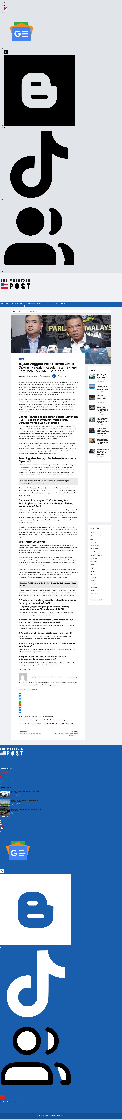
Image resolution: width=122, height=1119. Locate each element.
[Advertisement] (32, 296)
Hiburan (63, 303)
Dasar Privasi (3, 1101)
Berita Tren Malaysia (96, 555)
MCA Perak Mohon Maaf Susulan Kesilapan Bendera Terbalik (102, 420)
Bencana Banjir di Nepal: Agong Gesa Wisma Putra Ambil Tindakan (103, 441)
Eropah (92, 568)
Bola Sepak (93, 558)
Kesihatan (93, 577)
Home (14, 311)
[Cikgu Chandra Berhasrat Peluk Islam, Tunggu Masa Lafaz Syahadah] (92, 430)
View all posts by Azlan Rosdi (28, 689)
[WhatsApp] (48, 703)
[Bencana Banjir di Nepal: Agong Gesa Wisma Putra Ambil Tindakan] (92, 440)
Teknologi (93, 596)
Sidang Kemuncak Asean (67, 723)
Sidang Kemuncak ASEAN (35, 402)
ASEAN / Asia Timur (33, 303)
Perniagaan (93, 587)
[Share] (48, 711)
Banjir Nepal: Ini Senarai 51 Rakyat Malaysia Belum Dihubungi (102, 398)
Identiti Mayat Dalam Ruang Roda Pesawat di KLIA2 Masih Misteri (103, 452)
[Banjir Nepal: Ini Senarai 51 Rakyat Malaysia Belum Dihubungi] (92, 397)
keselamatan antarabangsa (58, 720)
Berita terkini (5, 303)
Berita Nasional (94, 545)
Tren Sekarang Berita (96, 600)
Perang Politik (94, 584)
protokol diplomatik (51, 723)
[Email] (48, 700)
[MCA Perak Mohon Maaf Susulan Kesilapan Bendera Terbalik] (92, 419)
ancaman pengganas (31, 716)
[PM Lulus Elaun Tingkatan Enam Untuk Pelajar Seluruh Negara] (92, 376)
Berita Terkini (94, 552)
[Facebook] (48, 694)
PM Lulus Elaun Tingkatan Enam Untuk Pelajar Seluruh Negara (102, 377)
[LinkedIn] (48, 708)
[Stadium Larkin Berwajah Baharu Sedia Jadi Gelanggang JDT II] (92, 386)
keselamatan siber (25, 723)
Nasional (15, 303)
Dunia (20, 311)
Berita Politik (94, 548)
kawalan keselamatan (46, 716)
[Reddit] (48, 705)
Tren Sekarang (47, 303)
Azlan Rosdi (22, 376)
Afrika (92, 532)
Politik (22, 303)
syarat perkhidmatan (13, 1101)
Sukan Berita (94, 593)
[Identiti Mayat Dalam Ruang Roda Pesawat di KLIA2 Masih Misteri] (92, 451)
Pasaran (92, 580)
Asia (91, 539)
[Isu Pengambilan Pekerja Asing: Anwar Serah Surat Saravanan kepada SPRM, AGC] (92, 407)
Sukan (56, 303)
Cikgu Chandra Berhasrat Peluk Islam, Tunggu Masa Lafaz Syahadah (103, 431)
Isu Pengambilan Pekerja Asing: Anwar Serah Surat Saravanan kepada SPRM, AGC (102, 409)
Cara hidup (93, 561)
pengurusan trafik (38, 723)
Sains (92, 590)
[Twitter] (48, 697)
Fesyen (92, 571)
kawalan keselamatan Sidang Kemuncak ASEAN (34, 720)
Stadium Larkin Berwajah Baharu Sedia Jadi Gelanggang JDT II (102, 387)
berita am (93, 542)
